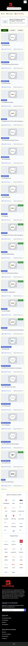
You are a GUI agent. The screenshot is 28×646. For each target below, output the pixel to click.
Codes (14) (12, 30)
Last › (6, 489)
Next (4, 489)
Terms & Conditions (6, 634)
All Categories (10, 13)
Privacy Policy (5, 636)
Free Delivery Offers (6, 618)
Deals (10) (20, 30)
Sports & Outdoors (20, 13)
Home (3, 13)
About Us (4, 632)
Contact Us (4, 638)
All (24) (4, 30)
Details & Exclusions (18, 49)
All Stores (4, 622)
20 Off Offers (5, 620)
